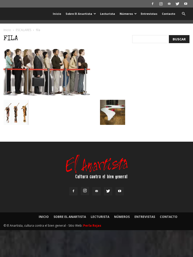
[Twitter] (177, 4)
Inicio (57, 14)
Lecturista (107, 14)
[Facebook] (152, 4)
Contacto (168, 14)
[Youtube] (185, 4)
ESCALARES (23, 30)
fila (11, 39)
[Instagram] (161, 4)
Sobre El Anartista (79, 14)
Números (126, 14)
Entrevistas (149, 14)
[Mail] (169, 4)
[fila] (47, 95)
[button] (183, 14)
